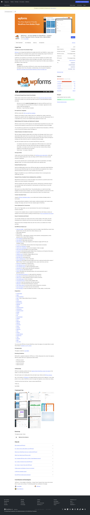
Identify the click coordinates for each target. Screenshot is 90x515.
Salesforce (18, 329)
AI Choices (18, 251)
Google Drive (18, 335)
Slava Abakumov (20, 488)
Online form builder (19, 229)
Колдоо (73, 42)
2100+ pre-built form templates (29, 113)
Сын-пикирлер (28, 42)
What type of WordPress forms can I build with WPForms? (26, 451)
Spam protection (19, 241)
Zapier (17, 295)
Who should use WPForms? (20, 445)
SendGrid (18, 327)
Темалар (22, 501)
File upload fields (19, 255)
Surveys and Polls (19, 269)
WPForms (16, 52)
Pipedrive (18, 338)
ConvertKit (18, 324)
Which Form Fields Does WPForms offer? (23, 455)
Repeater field (19, 260)
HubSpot (18, 318)
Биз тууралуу (6, 499)
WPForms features (48, 375)
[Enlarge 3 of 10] (25, 410)
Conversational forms (20, 280)
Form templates (19, 238)
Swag (55, 504)
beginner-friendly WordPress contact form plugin (40, 371)
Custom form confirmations (21, 247)
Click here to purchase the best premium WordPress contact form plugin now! (32, 69)
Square (17, 299)
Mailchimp (18, 304)
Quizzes (17, 271)
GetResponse (19, 309)
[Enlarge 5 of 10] (39, 393)
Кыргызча (15, 509)
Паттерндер (23, 504)
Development (41, 42)
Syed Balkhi (26, 38)
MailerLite (18, 321)
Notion (17, 313)
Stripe (17, 298)
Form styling (18, 240)
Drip (17, 315)
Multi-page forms (19, 257)
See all (74, 90)
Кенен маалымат (19, 42)
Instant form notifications (21, 246)
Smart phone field (19, 249)
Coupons (18, 252)
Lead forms (18, 282)
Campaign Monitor (19, 307)
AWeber (17, 306)
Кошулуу (55, 499)
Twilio (17, 337)
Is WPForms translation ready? (21, 471)
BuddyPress (72, 504)
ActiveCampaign (19, 316)
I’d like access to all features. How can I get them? (24, 468)
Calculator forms (19, 254)
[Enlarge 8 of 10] (52, 393)
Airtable (17, 312)
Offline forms (18, 277)
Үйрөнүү (38, 499)
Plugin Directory (7, 5)
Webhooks (18, 283)
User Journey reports (20, 285)
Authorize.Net (19, 301)
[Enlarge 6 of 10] (39, 402)
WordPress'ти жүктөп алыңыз (82, 1)
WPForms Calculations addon (24, 197)
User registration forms (20, 265)
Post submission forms (20, 266)
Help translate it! (53, 8)
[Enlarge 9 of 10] (52, 404)
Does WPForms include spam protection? (23, 474)
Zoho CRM (18, 341)
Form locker (18, 275)
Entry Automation (19, 288)
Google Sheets (19, 293)
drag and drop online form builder (45, 97)
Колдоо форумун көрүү (62, 101)
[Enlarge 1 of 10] (25, 393)
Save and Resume (19, 286)
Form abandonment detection (22, 274)
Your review (59, 90)
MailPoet (18, 323)
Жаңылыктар (6, 501)
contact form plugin (72, 64)
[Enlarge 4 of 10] (25, 420)
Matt (71, 501)
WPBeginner (26, 377)
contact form (73, 62)
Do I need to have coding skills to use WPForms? (24, 448)
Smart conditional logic (20, 258)
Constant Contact (19, 310)
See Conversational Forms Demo (47, 213)
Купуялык (6, 504)
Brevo (17, 320)
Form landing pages (20, 279)
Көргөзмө (22, 499)
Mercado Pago (19, 302)
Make (17, 340)
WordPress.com (73, 499)
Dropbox (18, 332)
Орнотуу (35, 42)
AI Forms (18, 244)
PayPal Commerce (19, 296)
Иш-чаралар (56, 501)
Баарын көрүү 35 (72, 60)
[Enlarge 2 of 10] (25, 402)
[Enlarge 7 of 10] (39, 417)
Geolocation (18, 268)
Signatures (18, 263)
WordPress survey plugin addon (41, 155)
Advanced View (60, 72)
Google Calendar (19, 334)
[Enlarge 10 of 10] (52, 413)
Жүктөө (73, 37)
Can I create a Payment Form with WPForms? (23, 461)
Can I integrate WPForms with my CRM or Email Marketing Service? (28, 458)
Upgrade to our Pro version (26, 345)
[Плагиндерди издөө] (15, 12)
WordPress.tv (40, 504)
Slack (17, 330)
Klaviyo (17, 326)
